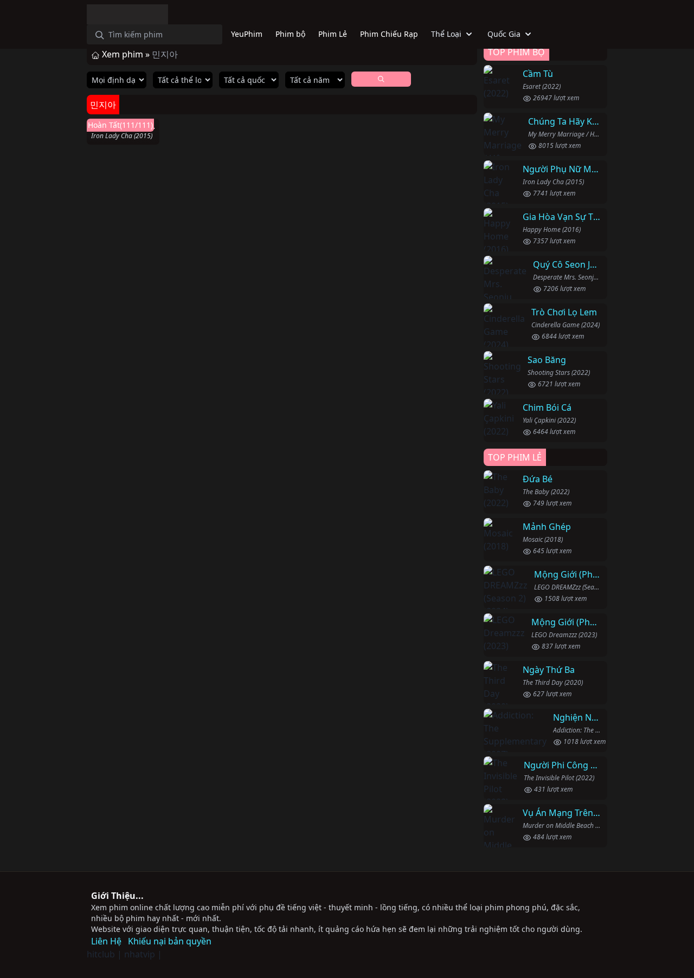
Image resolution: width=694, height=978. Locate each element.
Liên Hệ (106, 941)
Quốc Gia (503, 34)
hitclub (101, 954)
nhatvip (139, 954)
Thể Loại (446, 34)
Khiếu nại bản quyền (169, 941)
